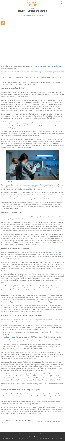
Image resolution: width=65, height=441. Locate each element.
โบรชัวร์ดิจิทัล (32, 433)
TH (59, 2)
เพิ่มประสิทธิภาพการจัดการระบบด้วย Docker (48, 421)
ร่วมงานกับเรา (40, 433)
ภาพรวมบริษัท (18, 433)
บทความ (32, 8)
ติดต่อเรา (46, 433)
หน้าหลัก (12, 433)
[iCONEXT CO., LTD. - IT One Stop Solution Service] (32, 3)
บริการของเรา (25, 433)
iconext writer (40, 15)
